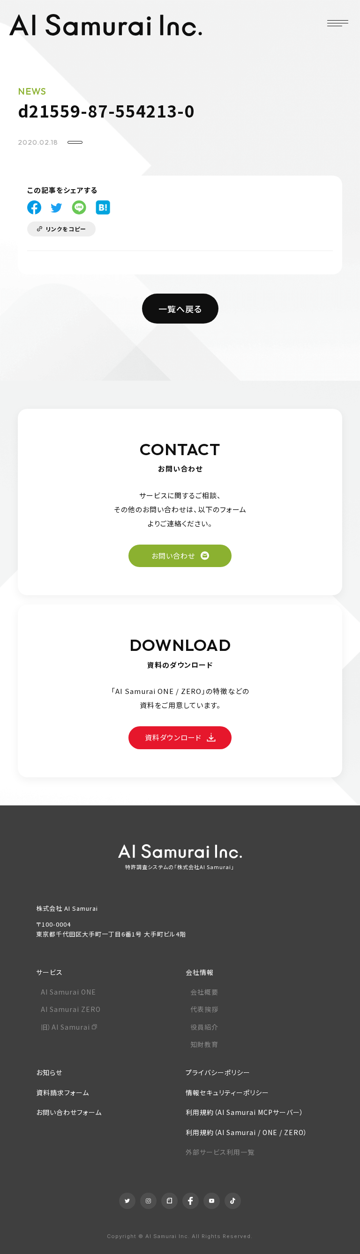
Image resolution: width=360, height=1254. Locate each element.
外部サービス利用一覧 (220, 1152)
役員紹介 (204, 1027)
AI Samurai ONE (68, 991)
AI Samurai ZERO (71, 1009)
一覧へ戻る (180, 308)
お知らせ (49, 1072)
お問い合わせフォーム (69, 1112)
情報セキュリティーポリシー (227, 1092)
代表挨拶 (204, 1009)
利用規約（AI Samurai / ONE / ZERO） (247, 1132)
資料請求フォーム (62, 1092)
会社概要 (204, 991)
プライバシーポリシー (218, 1072)
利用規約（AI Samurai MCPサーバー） (245, 1112)
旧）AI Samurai (65, 1027)
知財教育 (204, 1044)
